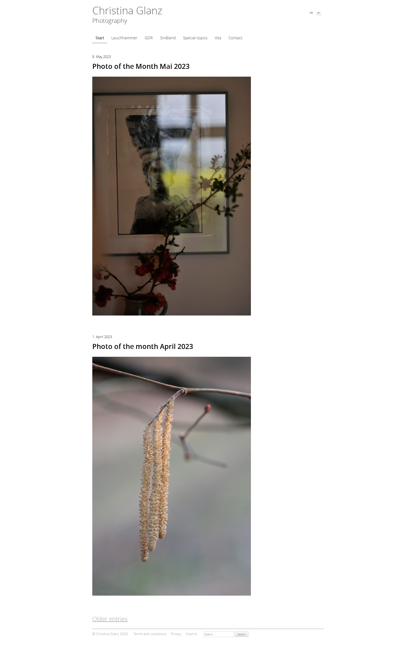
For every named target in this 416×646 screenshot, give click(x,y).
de (311, 13)
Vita (218, 37)
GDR (149, 37)
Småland (168, 37)
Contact (235, 37)
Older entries (110, 619)
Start (100, 37)
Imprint (191, 633)
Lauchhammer (124, 37)
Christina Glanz (127, 10)
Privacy (176, 633)
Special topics (195, 37)
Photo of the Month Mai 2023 (141, 66)
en (318, 13)
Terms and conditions (149, 633)
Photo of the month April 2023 (142, 346)
